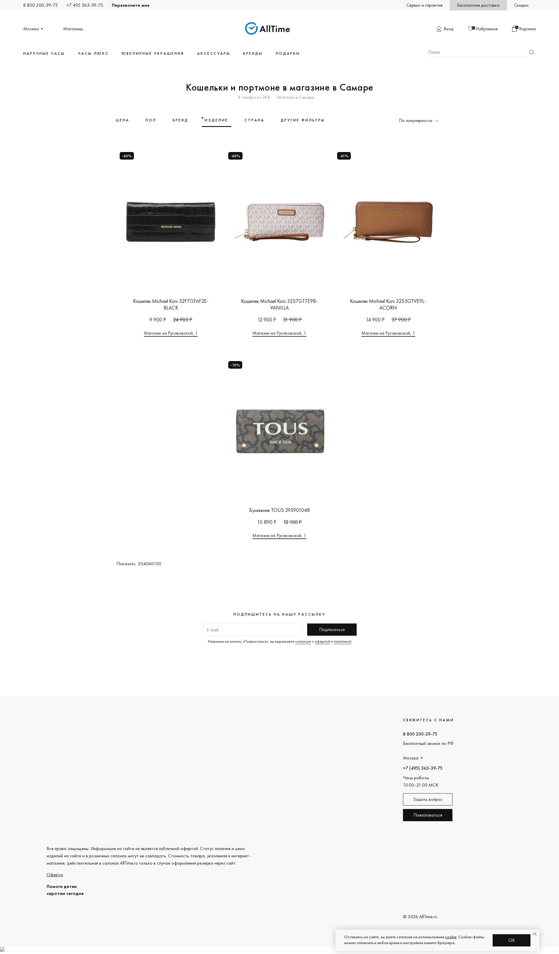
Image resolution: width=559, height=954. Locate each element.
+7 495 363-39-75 (84, 5)
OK (511, 940)
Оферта (55, 875)
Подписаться (332, 629)
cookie (451, 936)
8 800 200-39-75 (40, 5)
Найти (532, 52)
